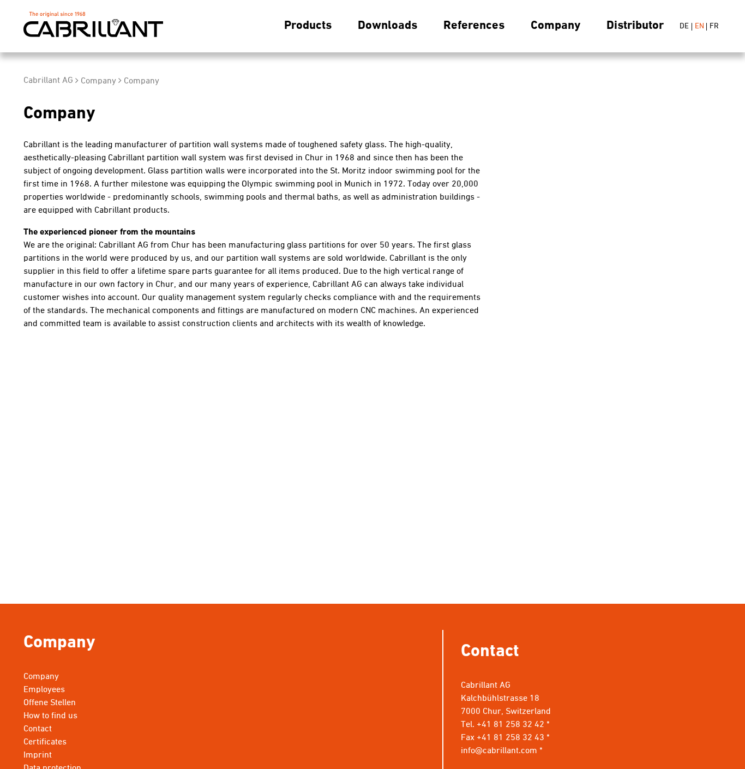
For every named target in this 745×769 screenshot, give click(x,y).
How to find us (50, 716)
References (473, 26)
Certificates (45, 742)
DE (684, 27)
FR (714, 27)
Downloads (387, 26)
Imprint (37, 755)
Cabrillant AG (93, 26)
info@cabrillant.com (499, 751)
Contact (37, 729)
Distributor (635, 26)
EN (699, 27)
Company (555, 26)
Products (308, 26)
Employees (44, 689)
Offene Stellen (49, 703)
